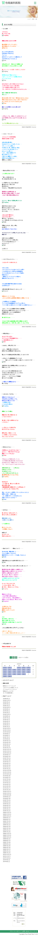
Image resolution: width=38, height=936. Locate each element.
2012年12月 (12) (7, 749)
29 (4, 676)
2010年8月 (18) (6, 798)
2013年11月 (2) (6, 730)
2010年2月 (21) (6, 809)
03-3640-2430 (19, 913)
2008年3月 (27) (6, 849)
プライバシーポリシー (15, 931)
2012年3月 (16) (6, 765)
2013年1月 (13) (6, 747)
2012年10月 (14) (7, 753)
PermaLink (34, 127)
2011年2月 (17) (6, 788)
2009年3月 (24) (6, 828)
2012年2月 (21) (6, 767)
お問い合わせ (25, 931)
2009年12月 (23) (7, 812)
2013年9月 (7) (6, 733)
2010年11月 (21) (7, 793)
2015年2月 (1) (6, 712)
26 (23, 674)
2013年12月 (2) (6, 728)
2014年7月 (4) (6, 718)
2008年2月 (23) (6, 851)
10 (14, 669)
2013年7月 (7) (6, 737)
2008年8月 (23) (6, 840)
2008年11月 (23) (7, 835)
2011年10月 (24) (7, 774)
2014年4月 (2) (6, 721)
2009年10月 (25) (7, 816)
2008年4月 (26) (6, 847)
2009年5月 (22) (6, 824)
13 (28, 669)
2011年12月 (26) (7, 770)
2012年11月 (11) (7, 751)
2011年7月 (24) (6, 779)
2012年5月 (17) (6, 761)
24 (14, 674)
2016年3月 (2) (6, 704)
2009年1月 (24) (6, 831)
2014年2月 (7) (6, 725)
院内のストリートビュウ (9, 686)
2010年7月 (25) (6, 800)
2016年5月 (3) (6, 702)
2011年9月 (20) (6, 775)
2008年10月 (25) (7, 837)
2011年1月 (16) (6, 789)
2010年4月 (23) (6, 805)
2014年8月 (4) (6, 716)
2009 (33, 19)
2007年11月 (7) (6, 856)
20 (28, 671)
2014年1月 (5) (6, 726)
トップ (29, 19)
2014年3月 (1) (6, 723)
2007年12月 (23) (7, 854)
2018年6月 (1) (6, 698)
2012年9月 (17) (6, 754)
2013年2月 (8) (6, 746)
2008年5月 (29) (6, 845)
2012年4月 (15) (6, 763)
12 (23, 669)
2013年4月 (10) (6, 742)
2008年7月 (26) (6, 842)
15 (4, 671)
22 (4, 674)
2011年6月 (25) (6, 781)
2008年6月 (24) (6, 844)
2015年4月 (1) (6, 711)
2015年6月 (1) (6, 709)
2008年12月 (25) (7, 833)
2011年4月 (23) (6, 784)
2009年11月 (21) (7, 814)
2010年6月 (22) (6, 802)
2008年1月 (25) (6, 852)
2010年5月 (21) (6, 803)
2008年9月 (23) (6, 838)
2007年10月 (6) (6, 858)
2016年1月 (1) (6, 705)
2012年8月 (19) (6, 756)
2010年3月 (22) (6, 807)
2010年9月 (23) (6, 796)
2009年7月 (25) (6, 821)
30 (9, 676)
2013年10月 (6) (6, 732)
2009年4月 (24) (6, 826)
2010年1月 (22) (6, 810)
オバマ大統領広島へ (8, 693)
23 (9, 674)
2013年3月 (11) (6, 744)
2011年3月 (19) (6, 786)
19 (23, 671)
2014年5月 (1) (6, 719)
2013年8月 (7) (6, 735)
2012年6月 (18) (6, 760)
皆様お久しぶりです (8, 691)
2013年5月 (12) (6, 740)
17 (14, 671)
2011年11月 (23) (7, 772)
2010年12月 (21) (7, 791)
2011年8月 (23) (6, 777)
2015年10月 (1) (6, 707)
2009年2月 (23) (6, 830)
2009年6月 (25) (6, 823)
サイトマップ (33, 931)
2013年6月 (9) (6, 739)
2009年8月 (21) (6, 819)
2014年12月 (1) (6, 714)
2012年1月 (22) (6, 768)
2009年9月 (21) (6, 817)
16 (9, 671)
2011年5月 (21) (6, 782)
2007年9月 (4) (6, 859)
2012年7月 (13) (6, 758)
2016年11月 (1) (6, 700)
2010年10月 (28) (7, 795)
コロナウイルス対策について (10, 687)
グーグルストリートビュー (10, 689)
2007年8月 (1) (6, 861)
